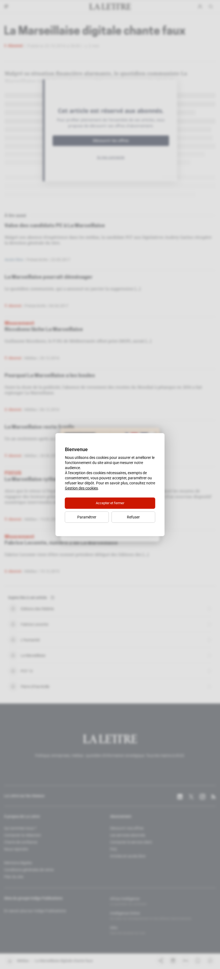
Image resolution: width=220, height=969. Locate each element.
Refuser (133, 517)
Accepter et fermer (110, 503)
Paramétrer (86, 517)
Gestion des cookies (81, 488)
